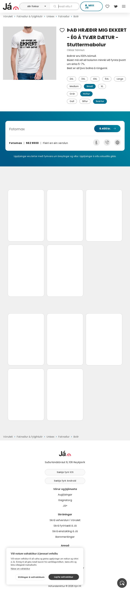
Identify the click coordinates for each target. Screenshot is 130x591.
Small (90, 86)
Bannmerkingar (65, 537)
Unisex (50, 16)
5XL (107, 78)
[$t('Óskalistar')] (107, 6)
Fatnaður (64, 16)
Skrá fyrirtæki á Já (65, 526)
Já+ (65, 506)
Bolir (76, 16)
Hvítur (86, 93)
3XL (83, 78)
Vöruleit (8, 16)
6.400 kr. (105, 128)
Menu (123, 6)
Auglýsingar (65, 494)
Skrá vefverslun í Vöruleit (65, 520)
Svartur (100, 101)
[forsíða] (11, 6)
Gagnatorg (65, 500)
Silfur (85, 101)
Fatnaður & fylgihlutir (30, 16)
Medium (74, 86)
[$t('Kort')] (115, 6)
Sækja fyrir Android (65, 480)
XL (102, 86)
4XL (95, 78)
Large (120, 78)
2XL (71, 78)
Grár (72, 93)
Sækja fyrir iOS (65, 472)
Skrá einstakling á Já (65, 531)
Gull (72, 101)
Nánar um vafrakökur (20, 569)
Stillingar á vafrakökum (31, 577)
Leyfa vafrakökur (63, 577)
